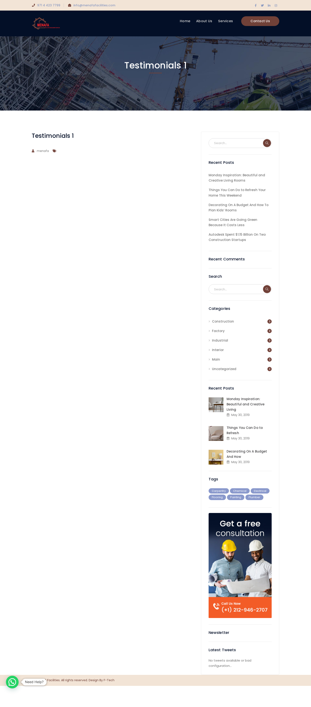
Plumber (254, 497)
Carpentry (219, 491)
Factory (218, 331)
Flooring (217, 497)
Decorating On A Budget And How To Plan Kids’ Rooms (238, 207)
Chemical (239, 491)
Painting (235, 497)
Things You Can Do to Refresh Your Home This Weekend (237, 192)
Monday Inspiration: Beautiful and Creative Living (245, 404)
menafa (43, 151)
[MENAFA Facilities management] (46, 23)
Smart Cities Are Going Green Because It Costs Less (233, 222)
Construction (223, 321)
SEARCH (267, 143)
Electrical (260, 491)
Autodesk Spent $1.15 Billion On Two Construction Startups (237, 237)
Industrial (220, 340)
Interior (218, 350)
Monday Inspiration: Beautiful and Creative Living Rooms (237, 178)
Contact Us (260, 21)
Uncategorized (224, 369)
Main (216, 359)
